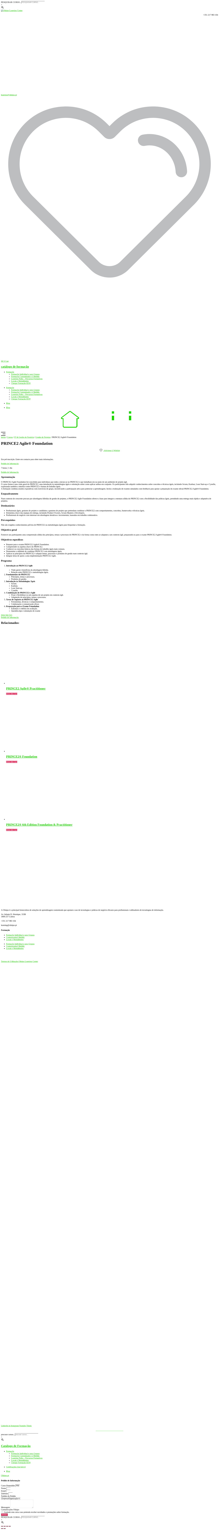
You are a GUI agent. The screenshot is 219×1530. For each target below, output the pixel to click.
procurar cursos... (8, 1434)
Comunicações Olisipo (10, 1510)
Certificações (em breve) (16, 1467)
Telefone (4, 1493)
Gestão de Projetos (42, 437)
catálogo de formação (15, 366)
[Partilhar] (7, 1526)
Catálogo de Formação (16, 1446)
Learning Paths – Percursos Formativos (26, 379)
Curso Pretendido (8, 1486)
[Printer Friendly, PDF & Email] (3, 455)
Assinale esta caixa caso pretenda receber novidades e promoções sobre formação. (36, 1512)
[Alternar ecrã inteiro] (5, 1526)
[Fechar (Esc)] (10, 1526)
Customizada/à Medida (15, 937)
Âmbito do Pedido (8, 1496)
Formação (10, 372)
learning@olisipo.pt (9, 95)
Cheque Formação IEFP (21, 383)
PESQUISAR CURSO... (11, 2)
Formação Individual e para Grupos (25, 374)
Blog (8, 403)
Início (3, 437)
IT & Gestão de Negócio (24, 437)
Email (3, 1491)
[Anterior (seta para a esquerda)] (2, 1528)
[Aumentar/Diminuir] (2, 1526)
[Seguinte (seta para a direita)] (5, 1528)
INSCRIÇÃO (11, 694)
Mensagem (5, 1507)
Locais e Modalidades (20, 381)
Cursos (10, 437)
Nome (3, 1488)
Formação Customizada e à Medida (25, 376)
